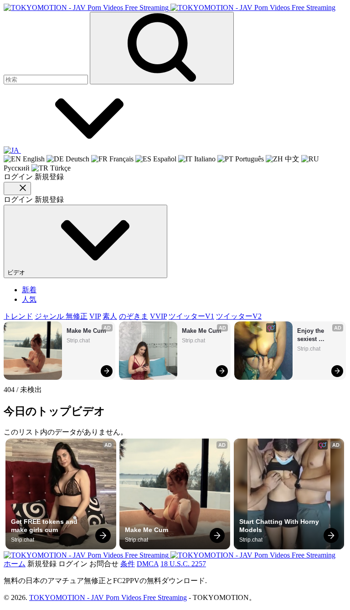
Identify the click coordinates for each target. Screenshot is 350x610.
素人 (110, 316)
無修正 (77, 316)
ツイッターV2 (239, 316)
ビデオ (17, 272)
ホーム (15, 564)
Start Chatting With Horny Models (280, 525)
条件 (127, 564)
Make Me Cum (86, 330)
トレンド (18, 316)
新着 (29, 290)
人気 (29, 299)
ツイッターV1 (191, 316)
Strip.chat (78, 340)
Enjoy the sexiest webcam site (314, 335)
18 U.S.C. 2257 (183, 564)
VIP (95, 316)
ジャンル (50, 316)
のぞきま (133, 316)
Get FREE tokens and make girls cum (45, 525)
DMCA (148, 564)
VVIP (158, 316)
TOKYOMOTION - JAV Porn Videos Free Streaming (108, 597)
